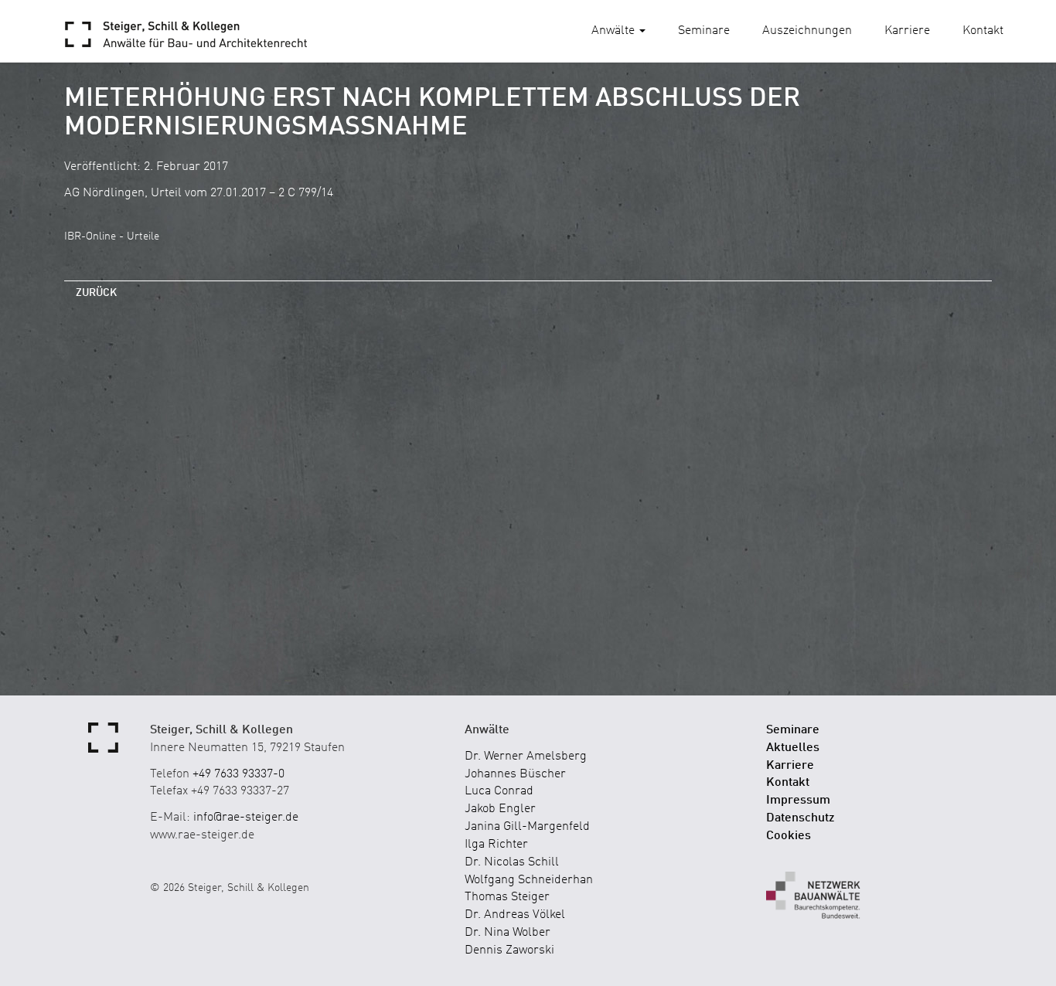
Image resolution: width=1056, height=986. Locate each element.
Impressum (798, 800)
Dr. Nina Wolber (507, 932)
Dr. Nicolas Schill (512, 862)
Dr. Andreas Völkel (515, 915)
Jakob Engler (500, 809)
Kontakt (982, 31)
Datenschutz (800, 818)
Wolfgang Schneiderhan (529, 880)
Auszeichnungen (807, 31)
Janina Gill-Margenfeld (527, 827)
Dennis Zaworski (509, 950)
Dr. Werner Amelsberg (526, 756)
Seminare (704, 31)
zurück (96, 292)
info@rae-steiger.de (245, 817)
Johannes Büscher (515, 774)
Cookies (788, 836)
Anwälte (614, 31)
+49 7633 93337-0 (238, 774)
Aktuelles (792, 748)
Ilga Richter (496, 844)
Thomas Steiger (507, 897)
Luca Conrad (499, 791)
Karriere (907, 31)
